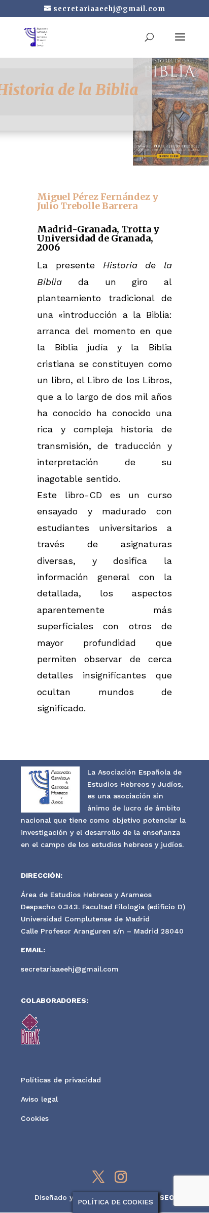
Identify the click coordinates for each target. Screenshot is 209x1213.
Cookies (35, 1118)
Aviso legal (39, 1099)
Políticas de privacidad (61, 1080)
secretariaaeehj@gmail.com (70, 969)
